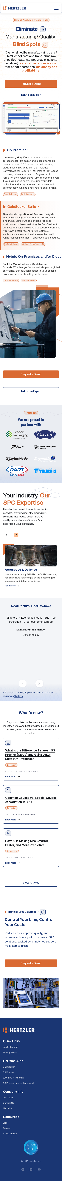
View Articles (31, 882)
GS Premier (8, 1072)
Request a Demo (31, 83)
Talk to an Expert (31, 94)
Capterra (18, 696)
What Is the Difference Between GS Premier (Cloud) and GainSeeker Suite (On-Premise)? (30, 755)
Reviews (7, 1128)
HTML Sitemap (10, 1133)
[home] (14, 8)
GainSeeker (9, 1067)
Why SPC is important (13, 1077)
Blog (5, 1122)
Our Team (8, 1097)
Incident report (10, 1047)
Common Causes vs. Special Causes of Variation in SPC (31, 800)
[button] (6, 535)
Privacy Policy (10, 1052)
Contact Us (8, 1103)
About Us (7, 1108)
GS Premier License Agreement (18, 1083)
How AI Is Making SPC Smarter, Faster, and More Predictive (27, 843)
